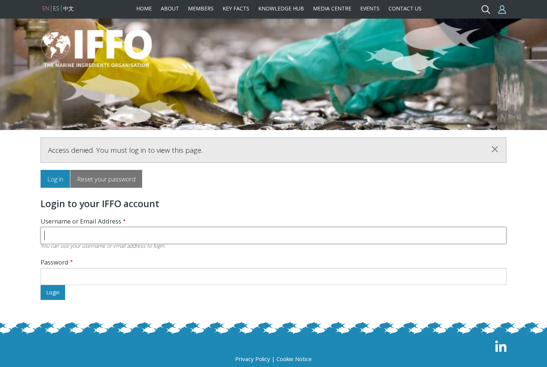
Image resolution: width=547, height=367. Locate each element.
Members (201, 8)
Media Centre (332, 8)
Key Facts (236, 8)
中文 (68, 8)
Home (144, 8)
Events (370, 8)
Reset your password (106, 179)
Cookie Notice (294, 359)
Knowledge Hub (281, 8)
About (170, 8)
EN (45, 8)
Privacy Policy (252, 359)
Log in (55, 179)
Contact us (405, 8)
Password (54, 262)
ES (56, 8)
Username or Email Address (81, 221)
